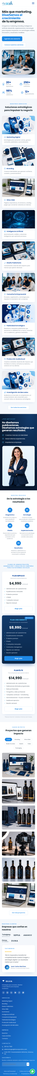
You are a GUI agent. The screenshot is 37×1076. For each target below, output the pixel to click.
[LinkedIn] (11, 992)
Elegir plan (18, 609)
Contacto (5, 1038)
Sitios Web (5, 1009)
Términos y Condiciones (10, 1073)
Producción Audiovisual (9, 1022)
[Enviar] (28, 1064)
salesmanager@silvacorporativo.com (15, 1049)
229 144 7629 (8, 1046)
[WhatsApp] (23, 992)
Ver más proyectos (18, 913)
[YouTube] (15, 992)
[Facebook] (3, 992)
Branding (4, 1004)
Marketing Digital (7, 1001)
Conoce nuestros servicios (13, 45)
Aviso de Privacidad (9, 1071)
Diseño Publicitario (7, 1006)
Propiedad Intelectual (27, 1073)
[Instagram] (7, 992)
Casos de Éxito (6, 1036)
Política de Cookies (25, 1071)
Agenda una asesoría (12, 39)
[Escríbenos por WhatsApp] (32, 1071)
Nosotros (4, 1033)
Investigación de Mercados (10, 1025)
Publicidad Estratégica (9, 1020)
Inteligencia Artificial (8, 1014)
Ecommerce (5, 1012)
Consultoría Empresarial (9, 1017)
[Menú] (33, 3)
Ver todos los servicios (18, 407)
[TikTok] (19, 992)
